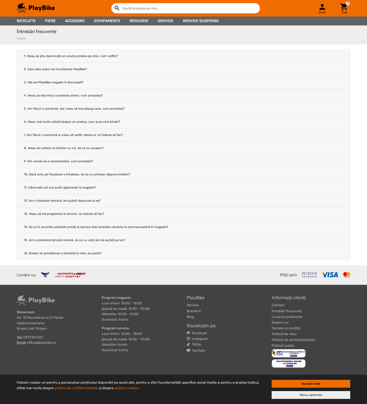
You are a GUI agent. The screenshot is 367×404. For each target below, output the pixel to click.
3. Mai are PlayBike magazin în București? (53, 82)
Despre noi (280, 322)
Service (165, 21)
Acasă (21, 38)
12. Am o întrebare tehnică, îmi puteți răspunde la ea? (62, 201)
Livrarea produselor (287, 317)
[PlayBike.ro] (36, 8)
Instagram (199, 339)
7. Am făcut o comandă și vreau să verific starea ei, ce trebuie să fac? (73, 135)
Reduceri (139, 21)
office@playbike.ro (41, 343)
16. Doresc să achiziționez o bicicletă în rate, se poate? (63, 253)
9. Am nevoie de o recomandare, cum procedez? (58, 161)
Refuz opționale (311, 395)
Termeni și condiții (286, 328)
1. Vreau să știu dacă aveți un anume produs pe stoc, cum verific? (71, 56)
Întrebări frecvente (287, 311)
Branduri (194, 311)
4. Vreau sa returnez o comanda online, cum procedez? (63, 95)
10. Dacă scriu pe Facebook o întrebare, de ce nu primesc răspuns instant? (77, 174)
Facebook (198, 333)
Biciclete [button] (26, 21)
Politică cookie (283, 346)
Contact (278, 305)
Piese (50, 21)
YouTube (197, 350)
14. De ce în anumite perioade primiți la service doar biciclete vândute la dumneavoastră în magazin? (96, 227)
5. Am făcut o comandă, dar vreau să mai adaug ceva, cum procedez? (74, 108)
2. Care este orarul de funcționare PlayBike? (55, 69)
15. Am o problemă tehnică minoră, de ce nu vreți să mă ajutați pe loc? (74, 240)
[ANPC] (289, 353)
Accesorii (75, 21)
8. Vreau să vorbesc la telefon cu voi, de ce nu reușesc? (64, 148)
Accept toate (311, 384)
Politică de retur (284, 334)
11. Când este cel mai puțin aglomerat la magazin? (60, 187)
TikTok (195, 344)
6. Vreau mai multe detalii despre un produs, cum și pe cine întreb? (72, 122)
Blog (190, 317)
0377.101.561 (33, 337)
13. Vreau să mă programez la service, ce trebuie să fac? (64, 214)
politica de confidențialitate (76, 388)
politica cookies (126, 388)
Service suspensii (201, 21)
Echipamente (107, 21)
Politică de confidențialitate (293, 340)
